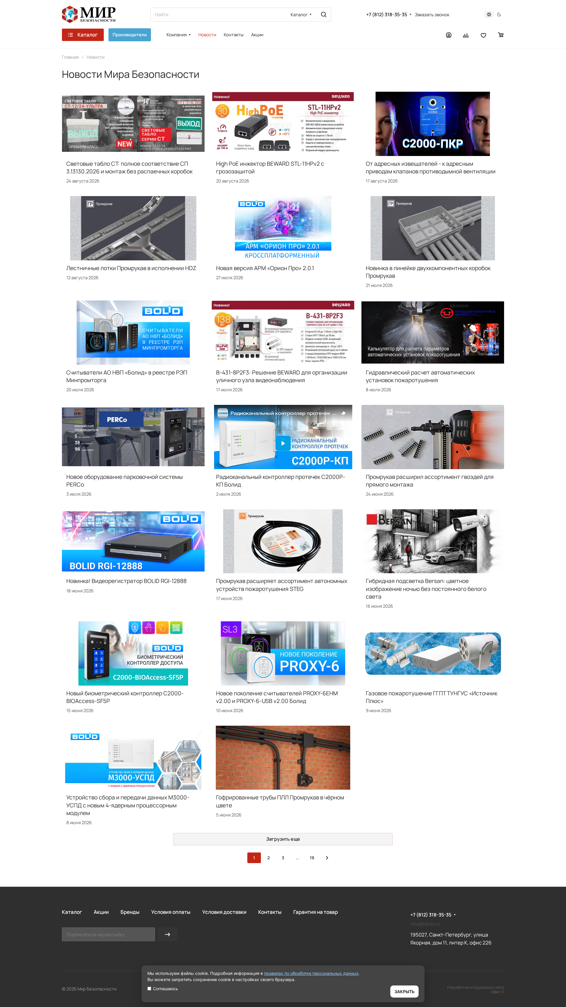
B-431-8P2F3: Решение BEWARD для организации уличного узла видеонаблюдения (281, 376)
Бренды (130, 912)
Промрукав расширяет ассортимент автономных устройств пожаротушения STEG (281, 584)
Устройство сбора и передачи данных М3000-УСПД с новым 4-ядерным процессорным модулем (127, 805)
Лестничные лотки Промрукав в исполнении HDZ (131, 268)
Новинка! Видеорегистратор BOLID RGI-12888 (126, 581)
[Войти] (448, 35)
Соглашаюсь (165, 988)
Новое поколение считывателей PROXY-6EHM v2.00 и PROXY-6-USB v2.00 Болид (277, 697)
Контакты (270, 912)
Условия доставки (224, 912)
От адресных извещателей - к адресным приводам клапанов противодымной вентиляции (431, 167)
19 (312, 857)
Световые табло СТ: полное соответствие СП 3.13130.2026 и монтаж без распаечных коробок (129, 167)
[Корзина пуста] (501, 35)
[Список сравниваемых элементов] (466, 35)
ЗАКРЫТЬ (404, 991)
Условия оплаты (170, 912)
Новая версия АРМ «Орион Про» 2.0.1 (265, 268)
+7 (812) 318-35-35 (386, 14)
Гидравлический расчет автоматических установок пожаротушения (420, 376)
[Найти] (323, 15)
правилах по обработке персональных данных (311, 973)
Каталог (72, 912)
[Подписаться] (167, 934)
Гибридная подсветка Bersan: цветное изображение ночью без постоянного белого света (426, 588)
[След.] (327, 857)
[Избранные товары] (483, 35)
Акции (101, 912)
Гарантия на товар (315, 912)
